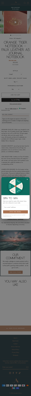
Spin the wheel (15, 211)
